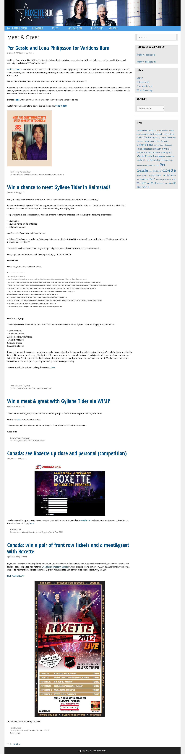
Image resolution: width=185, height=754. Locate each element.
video (174, 179)
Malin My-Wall (166, 152)
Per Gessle (37, 28)
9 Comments (15, 733)
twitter (168, 179)
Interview (160, 148)
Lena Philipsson (16, 174)
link (19, 419)
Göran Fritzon (159, 145)
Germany (164, 141)
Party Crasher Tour (152, 165)
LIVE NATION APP (15, 575)
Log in (140, 77)
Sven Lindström (164, 175)
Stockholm (151, 175)
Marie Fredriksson (17, 28)
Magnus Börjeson (153, 152)
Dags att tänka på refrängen (146, 141)
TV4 (164, 179)
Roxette (55, 28)
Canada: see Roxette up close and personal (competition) (67, 453)
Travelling (159, 179)
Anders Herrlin (168, 130)
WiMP (42, 440)
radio (150, 171)
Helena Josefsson (145, 148)
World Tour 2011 (146, 183)
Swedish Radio (142, 179)
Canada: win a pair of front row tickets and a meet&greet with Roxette (68, 548)
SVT (174, 175)
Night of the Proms (147, 160)
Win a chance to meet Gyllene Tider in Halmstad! (58, 187)
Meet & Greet (29, 174)
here (53, 367)
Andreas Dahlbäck (143, 134)
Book (160, 134)
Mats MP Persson (168, 156)
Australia (154, 134)
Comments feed (145, 86)
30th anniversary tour (146, 130)
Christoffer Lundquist (147, 137)
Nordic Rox (162, 160)
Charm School (168, 134)
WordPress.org (144, 90)
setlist (139, 175)
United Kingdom (42, 532)
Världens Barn (13, 69)
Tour (29, 172)
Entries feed (143, 82)
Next (17, 744)
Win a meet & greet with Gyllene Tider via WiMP (58, 401)
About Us (113, 28)
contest (13, 388)
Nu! (168, 160)
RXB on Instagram (146, 61)
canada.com (85, 520)
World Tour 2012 (56, 532)
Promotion (26, 438)
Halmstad (32, 388)
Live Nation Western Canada (55, 566)
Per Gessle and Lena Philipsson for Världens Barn (58, 47)
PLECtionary (97, 28)
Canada (13, 532)
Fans (12, 385)
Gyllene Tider (75, 28)
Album (158, 131)
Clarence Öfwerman (167, 137)
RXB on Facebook (146, 54)
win (49, 388)
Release (157, 171)
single (144, 175)
